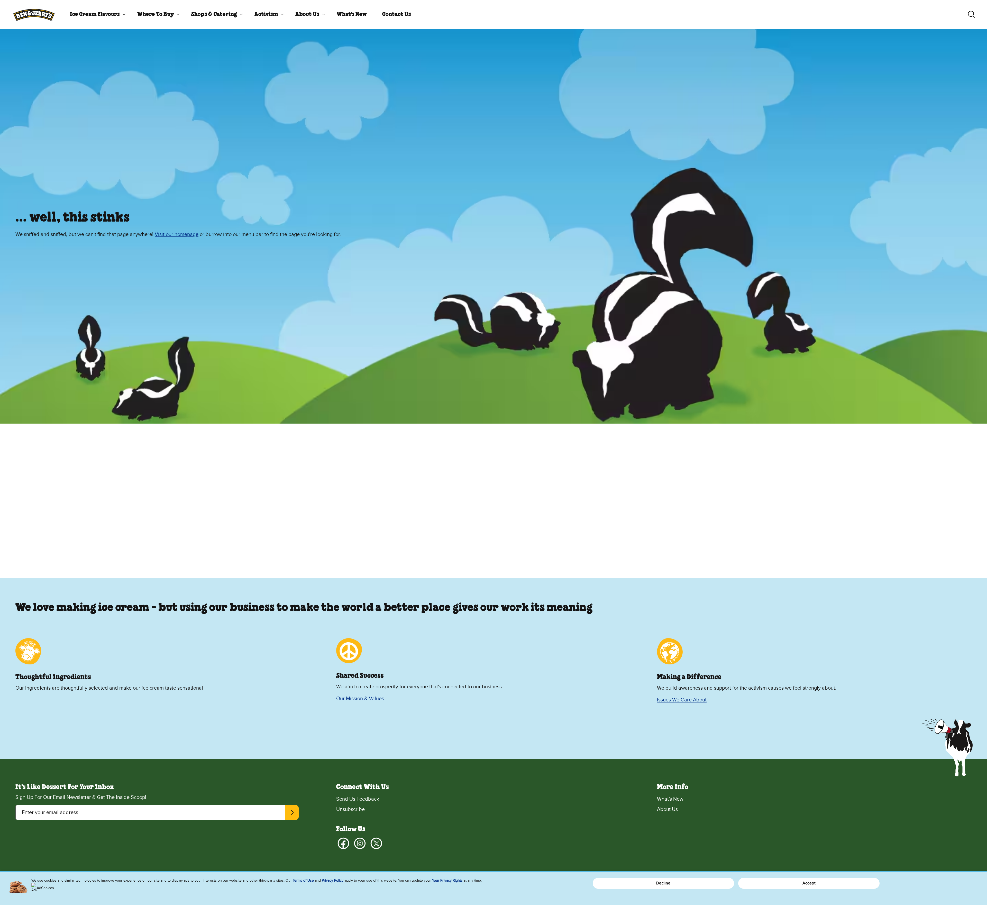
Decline (663, 883)
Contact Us (396, 14)
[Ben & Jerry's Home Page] (34, 14)
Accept (809, 883)
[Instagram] (360, 843)
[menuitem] (96, 14)
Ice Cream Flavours (95, 14)
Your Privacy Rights (447, 880)
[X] (376, 843)
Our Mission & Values (360, 699)
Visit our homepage (176, 234)
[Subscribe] (291, 812)
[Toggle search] (971, 14)
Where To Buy (155, 14)
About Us (307, 14)
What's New (352, 14)
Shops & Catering (214, 14)
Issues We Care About (682, 700)
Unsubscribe (350, 809)
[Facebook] (343, 843)
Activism (266, 14)
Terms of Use (303, 880)
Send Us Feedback (357, 799)
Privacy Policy (332, 880)
